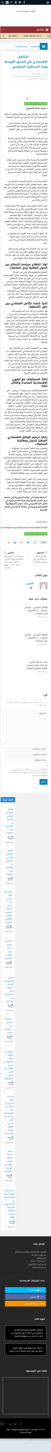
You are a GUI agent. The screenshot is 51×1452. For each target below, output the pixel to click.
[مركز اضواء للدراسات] (25, 11)
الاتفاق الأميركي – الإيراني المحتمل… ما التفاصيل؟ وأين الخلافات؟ (36, 610)
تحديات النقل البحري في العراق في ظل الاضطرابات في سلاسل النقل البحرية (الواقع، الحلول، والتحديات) (9, 1115)
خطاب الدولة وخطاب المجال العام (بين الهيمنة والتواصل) (8, 1161)
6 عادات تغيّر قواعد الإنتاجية (41, 36)
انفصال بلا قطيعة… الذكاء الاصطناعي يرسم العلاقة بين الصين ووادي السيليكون (8, 1065)
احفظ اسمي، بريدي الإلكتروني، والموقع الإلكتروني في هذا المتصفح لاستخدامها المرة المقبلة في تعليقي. (27, 772)
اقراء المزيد (9, 842)
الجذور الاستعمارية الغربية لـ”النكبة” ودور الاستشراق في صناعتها (9, 989)
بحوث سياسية (28, 76)
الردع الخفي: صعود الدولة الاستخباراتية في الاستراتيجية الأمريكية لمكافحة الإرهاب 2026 (9, 1204)
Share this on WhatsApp (37, 104)
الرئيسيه (34, 46)
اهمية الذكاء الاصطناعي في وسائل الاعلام (40, 557)
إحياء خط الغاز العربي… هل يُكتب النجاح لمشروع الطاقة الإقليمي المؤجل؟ (36, 665)
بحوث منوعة (10, 1083)
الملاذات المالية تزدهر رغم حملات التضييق (8, 950)
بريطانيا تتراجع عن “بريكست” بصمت (8, 1025)
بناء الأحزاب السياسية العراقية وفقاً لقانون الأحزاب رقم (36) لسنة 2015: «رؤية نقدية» (14, 560)
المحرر (29, 583)
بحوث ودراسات (21, 46)
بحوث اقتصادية (39, 76)
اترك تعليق (43, 79)
